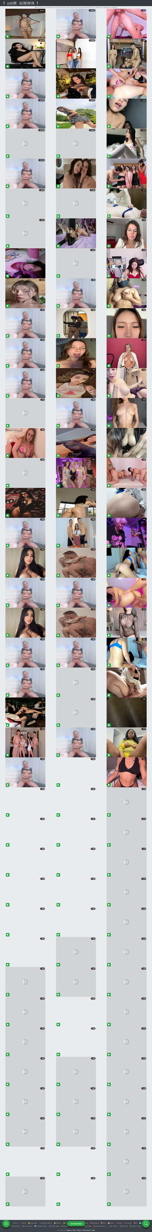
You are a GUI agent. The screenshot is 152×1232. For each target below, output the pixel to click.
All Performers (86, 1230)
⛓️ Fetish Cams (54, 1226)
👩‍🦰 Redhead (94, 1223)
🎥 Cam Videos (112, 1226)
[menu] (6, 1224)
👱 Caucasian (32, 1223)
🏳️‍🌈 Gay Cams (15, 1226)
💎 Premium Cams (40, 1226)
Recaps (79, 1230)
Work (74, 1230)
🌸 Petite (111, 1223)
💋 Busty (119, 1223)
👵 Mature (57, 1223)
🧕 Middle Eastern (45, 1223)
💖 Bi (135, 1223)
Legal (93, 1230)
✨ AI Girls (65, 1226)
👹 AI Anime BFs (99, 1226)
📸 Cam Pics (124, 1226)
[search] (146, 1224)
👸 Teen (66, 1223)
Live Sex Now (76, 1224)
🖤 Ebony (14, 1223)
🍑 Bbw (103, 1223)
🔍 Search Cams (135, 1226)
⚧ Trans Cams (27, 1226)
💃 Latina (23, 1223)
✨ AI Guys (88, 1226)
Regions (69, 1230)
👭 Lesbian (128, 1223)
